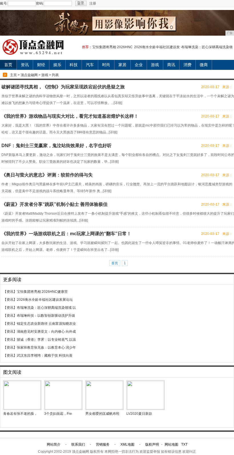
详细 (117, 103)
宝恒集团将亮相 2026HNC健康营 (42, 292)
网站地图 (171, 444)
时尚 (106, 64)
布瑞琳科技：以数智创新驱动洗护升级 (46, 316)
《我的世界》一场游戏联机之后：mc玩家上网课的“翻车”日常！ (66, 233)
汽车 (90, 64)
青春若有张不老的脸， (20, 414)
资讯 (25, 64)
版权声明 (152, 444)
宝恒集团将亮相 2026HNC (112, 47)
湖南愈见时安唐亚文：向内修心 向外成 (46, 332)
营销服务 (103, 444)
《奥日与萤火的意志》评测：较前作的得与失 (47, 174)
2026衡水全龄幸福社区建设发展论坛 (45, 300)
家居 (122, 64)
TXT (184, 444)
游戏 (155, 64)
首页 (8, 64)
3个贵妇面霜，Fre (58, 414)
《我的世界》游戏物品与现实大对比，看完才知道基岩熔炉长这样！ (69, 116)
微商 (204, 64)
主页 (13, 75)
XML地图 (127, 444)
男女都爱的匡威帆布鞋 (102, 414)
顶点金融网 (29, 75)
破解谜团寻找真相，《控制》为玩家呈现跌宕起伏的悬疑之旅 (63, 86)
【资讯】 (10, 292)
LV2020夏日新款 (139, 414)
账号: (4, 3)
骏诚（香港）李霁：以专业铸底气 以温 (46, 340)
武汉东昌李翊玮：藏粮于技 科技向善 (44, 356)
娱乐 (57, 64)
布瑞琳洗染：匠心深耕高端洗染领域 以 (46, 308)
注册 (92, 3)
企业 (139, 64)
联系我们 (78, 444)
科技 (74, 64)
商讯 (171, 64)
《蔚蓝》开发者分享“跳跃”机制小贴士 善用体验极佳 (54, 204)
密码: (40, 3)
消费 (187, 64)
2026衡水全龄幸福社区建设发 (157, 47)
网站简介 (53, 444)
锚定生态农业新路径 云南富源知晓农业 (46, 324)
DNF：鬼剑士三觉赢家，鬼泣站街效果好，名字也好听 (56, 145)
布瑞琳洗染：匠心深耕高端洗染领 (207, 47)
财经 (41, 64)
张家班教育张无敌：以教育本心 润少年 (46, 348)
